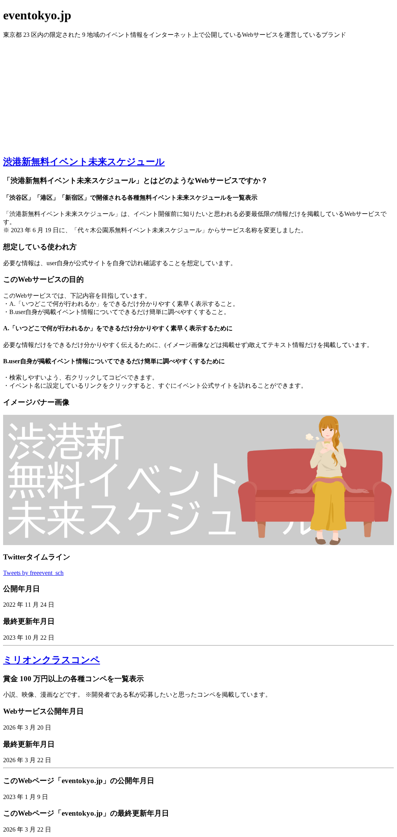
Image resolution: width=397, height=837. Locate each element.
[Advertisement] (198, 93)
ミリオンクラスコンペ (51, 660)
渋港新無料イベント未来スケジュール (84, 162)
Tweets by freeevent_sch (33, 573)
